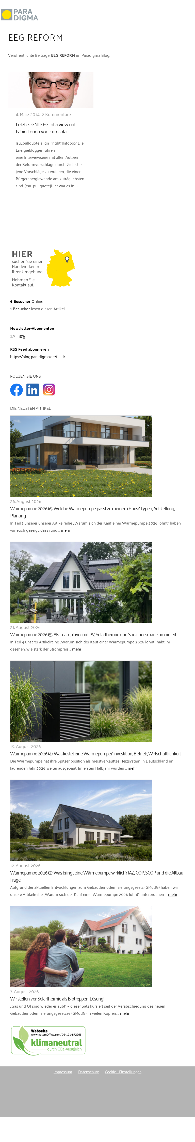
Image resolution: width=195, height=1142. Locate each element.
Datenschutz (88, 1071)
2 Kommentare (56, 114)
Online (26, 301)
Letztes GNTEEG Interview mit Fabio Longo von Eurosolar (46, 127)
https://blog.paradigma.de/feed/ (37, 356)
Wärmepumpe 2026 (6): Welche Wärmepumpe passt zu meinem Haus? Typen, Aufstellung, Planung (92, 511)
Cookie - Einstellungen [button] (123, 1071)
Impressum (63, 1071)
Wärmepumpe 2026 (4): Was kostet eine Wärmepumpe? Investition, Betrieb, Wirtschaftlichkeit (95, 753)
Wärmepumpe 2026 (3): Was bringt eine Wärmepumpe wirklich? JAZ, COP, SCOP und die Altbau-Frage (97, 876)
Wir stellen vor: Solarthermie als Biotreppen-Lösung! (57, 998)
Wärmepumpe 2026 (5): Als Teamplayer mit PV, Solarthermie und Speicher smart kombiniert (93, 633)
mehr (65, 529)
